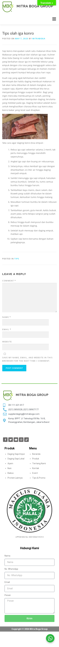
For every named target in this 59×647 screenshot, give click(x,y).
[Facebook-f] (5, 439)
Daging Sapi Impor (16, 454)
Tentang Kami (39, 463)
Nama (7, 556)
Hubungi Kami (29, 548)
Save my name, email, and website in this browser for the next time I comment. (27, 359)
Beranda (36, 454)
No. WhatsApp (11, 569)
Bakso (11, 473)
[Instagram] (21, 439)
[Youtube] (16, 439)
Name (6, 317)
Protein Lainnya (15, 478)
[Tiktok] (26, 439)
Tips (16, 258)
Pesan (8, 595)
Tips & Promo (38, 478)
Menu (54, 19)
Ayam (10, 463)
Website (7, 341)
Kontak (35, 468)
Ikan (9, 468)
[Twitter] (10, 439)
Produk (35, 458)
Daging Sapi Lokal (16, 458)
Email (6, 329)
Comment (9, 280)
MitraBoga (38, 38)
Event (35, 473)
